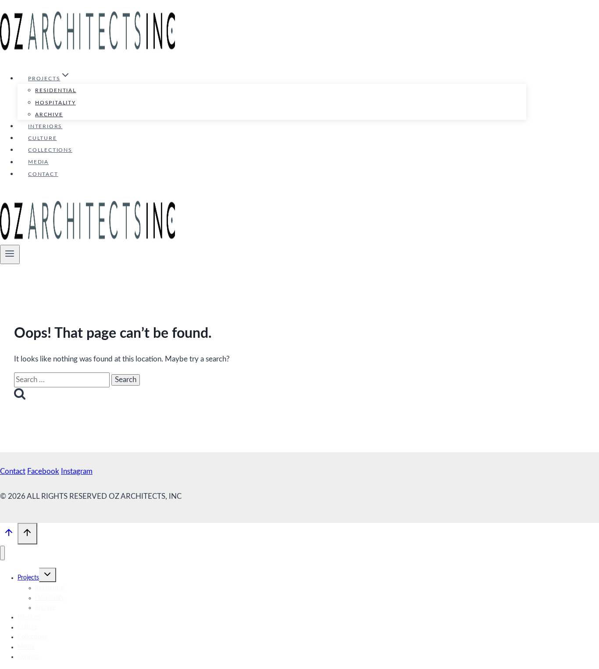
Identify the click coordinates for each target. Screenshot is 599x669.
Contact (43, 174)
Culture (42, 138)
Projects (28, 578)
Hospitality (55, 102)
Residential (55, 90)
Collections (50, 150)
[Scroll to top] (9, 535)
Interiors (45, 126)
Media (38, 162)
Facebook (43, 471)
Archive (49, 114)
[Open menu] (10, 254)
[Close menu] (2, 553)
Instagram (77, 471)
